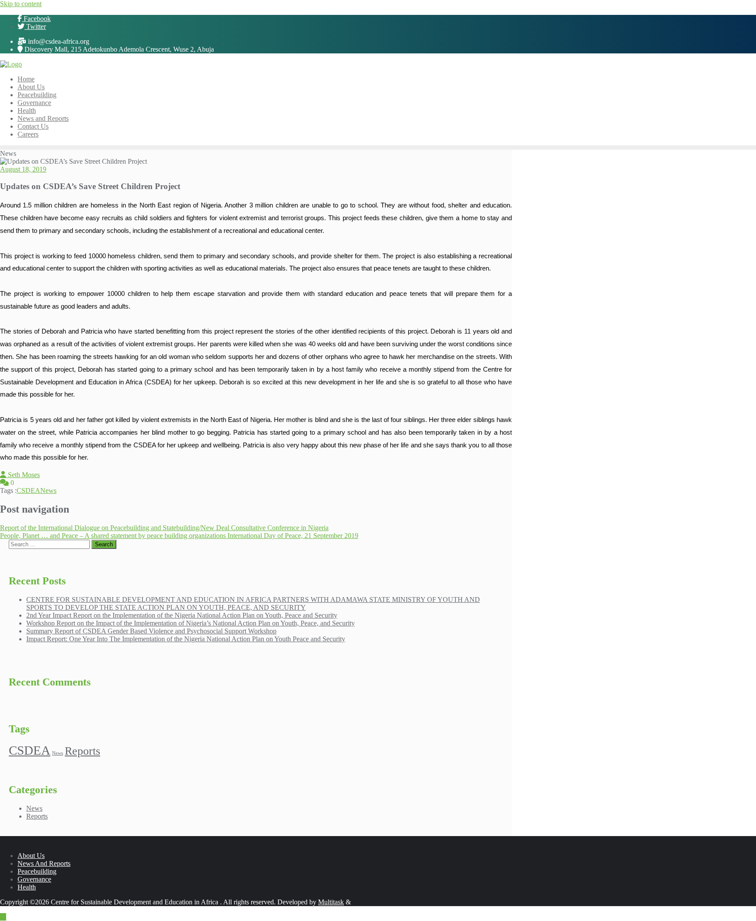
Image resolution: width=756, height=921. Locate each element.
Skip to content (21, 3)
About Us (31, 855)
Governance (34, 879)
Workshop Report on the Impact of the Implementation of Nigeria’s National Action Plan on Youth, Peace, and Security (190, 623)
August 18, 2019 (23, 169)
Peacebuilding (37, 871)
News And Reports (44, 863)
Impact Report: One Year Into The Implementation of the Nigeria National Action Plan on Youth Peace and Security (185, 639)
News (48, 490)
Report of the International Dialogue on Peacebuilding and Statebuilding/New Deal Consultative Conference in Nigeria (164, 527)
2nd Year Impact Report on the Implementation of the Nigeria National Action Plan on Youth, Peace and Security (181, 615)
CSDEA (28, 490)
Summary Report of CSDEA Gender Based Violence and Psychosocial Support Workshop (151, 631)
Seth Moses (23, 474)
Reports (82, 751)
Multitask (331, 902)
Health (27, 887)
